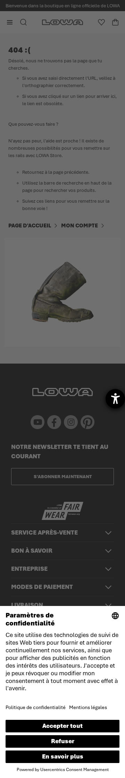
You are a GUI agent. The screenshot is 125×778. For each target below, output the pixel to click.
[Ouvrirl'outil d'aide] (115, 399)
